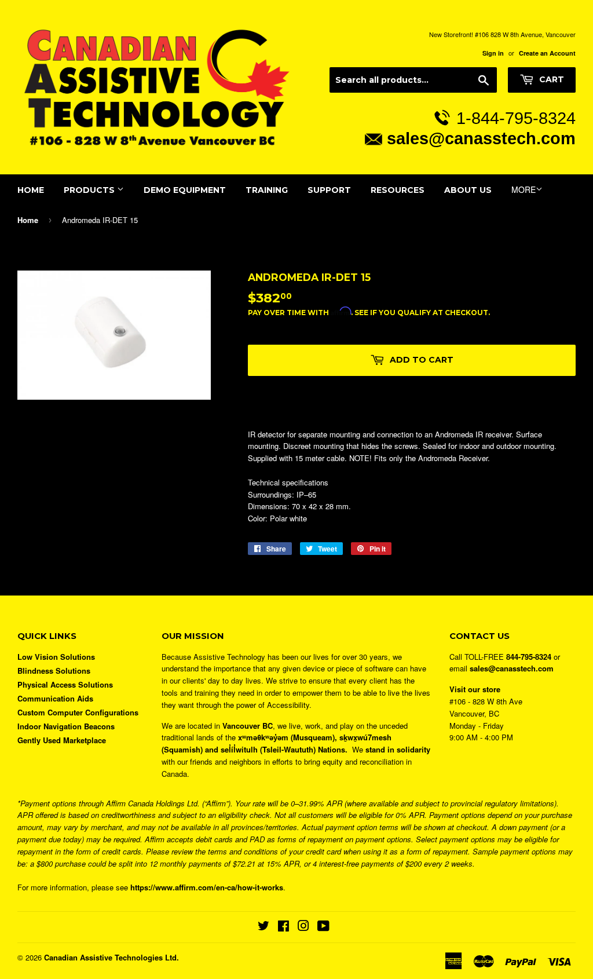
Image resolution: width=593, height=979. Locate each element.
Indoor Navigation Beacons (66, 726)
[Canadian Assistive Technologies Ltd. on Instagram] (303, 927)
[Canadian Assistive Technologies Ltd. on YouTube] (323, 927)
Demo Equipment (185, 190)
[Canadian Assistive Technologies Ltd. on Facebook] (283, 927)
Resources (397, 190)
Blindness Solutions (53, 670)
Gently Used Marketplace (61, 740)
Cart (550, 79)
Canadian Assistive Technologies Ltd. (111, 957)
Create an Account (547, 53)
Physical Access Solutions (65, 684)
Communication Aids (55, 698)
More (523, 189)
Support (329, 190)
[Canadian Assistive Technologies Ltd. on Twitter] (263, 927)
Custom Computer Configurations (77, 712)
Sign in (493, 53)
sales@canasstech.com (481, 138)
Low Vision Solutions (56, 656)
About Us (468, 190)
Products (90, 190)
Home (30, 190)
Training (267, 190)
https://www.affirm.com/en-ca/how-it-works (206, 887)
